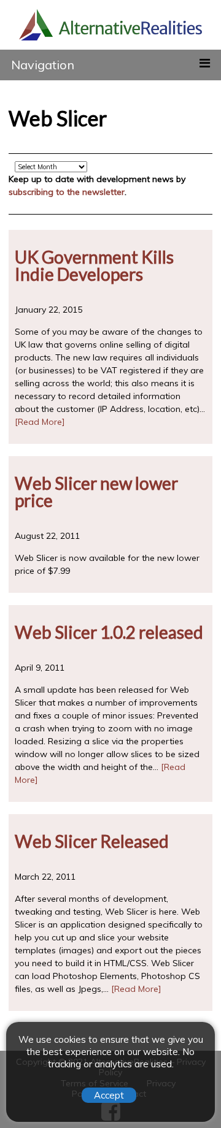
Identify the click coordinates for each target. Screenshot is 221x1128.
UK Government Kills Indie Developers (94, 265)
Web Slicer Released (92, 841)
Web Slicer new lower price (96, 492)
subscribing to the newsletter (67, 191)
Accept (109, 1095)
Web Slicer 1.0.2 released (109, 632)
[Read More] (40, 421)
